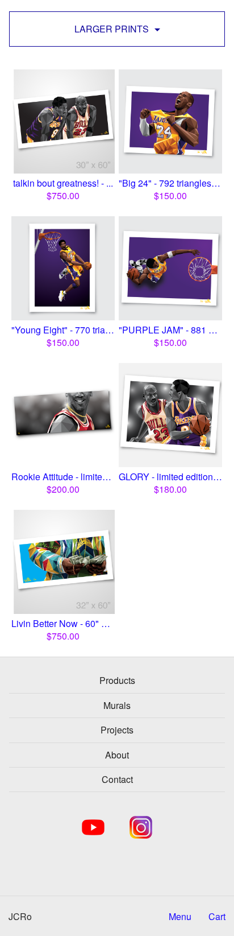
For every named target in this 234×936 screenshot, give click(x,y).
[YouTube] (93, 827)
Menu (180, 916)
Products (117, 680)
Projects (117, 729)
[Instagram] (141, 827)
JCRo (20, 916)
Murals (117, 705)
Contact (117, 779)
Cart (216, 916)
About (117, 754)
